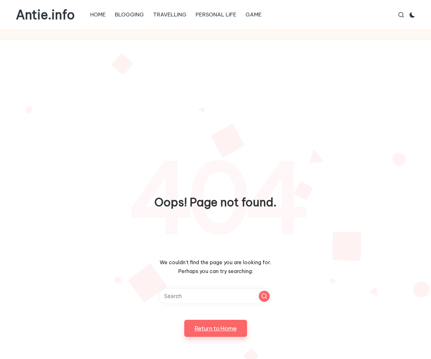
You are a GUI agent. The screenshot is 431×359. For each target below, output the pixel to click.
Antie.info (45, 15)
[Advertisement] (215, 87)
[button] (264, 296)
